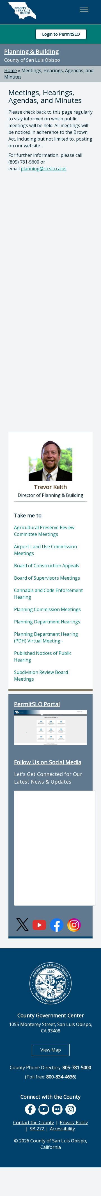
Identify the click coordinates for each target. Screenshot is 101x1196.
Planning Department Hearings (47, 622)
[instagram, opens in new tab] (70, 1109)
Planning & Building (31, 51)
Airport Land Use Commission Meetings (45, 549)
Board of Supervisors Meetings (47, 578)
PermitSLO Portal (37, 704)
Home (10, 70)
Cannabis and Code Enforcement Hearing (48, 593)
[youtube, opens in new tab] (44, 1109)
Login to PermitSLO (61, 34)
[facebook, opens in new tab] (30, 1109)
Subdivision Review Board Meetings (41, 675)
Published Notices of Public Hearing (42, 656)
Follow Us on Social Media (47, 762)
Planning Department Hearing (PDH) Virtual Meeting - (46, 637)
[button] (84, 10)
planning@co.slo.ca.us (43, 169)
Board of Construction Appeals (46, 566)
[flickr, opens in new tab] (57, 1109)
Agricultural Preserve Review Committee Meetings (44, 530)
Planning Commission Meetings (47, 609)
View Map (55, 1049)
